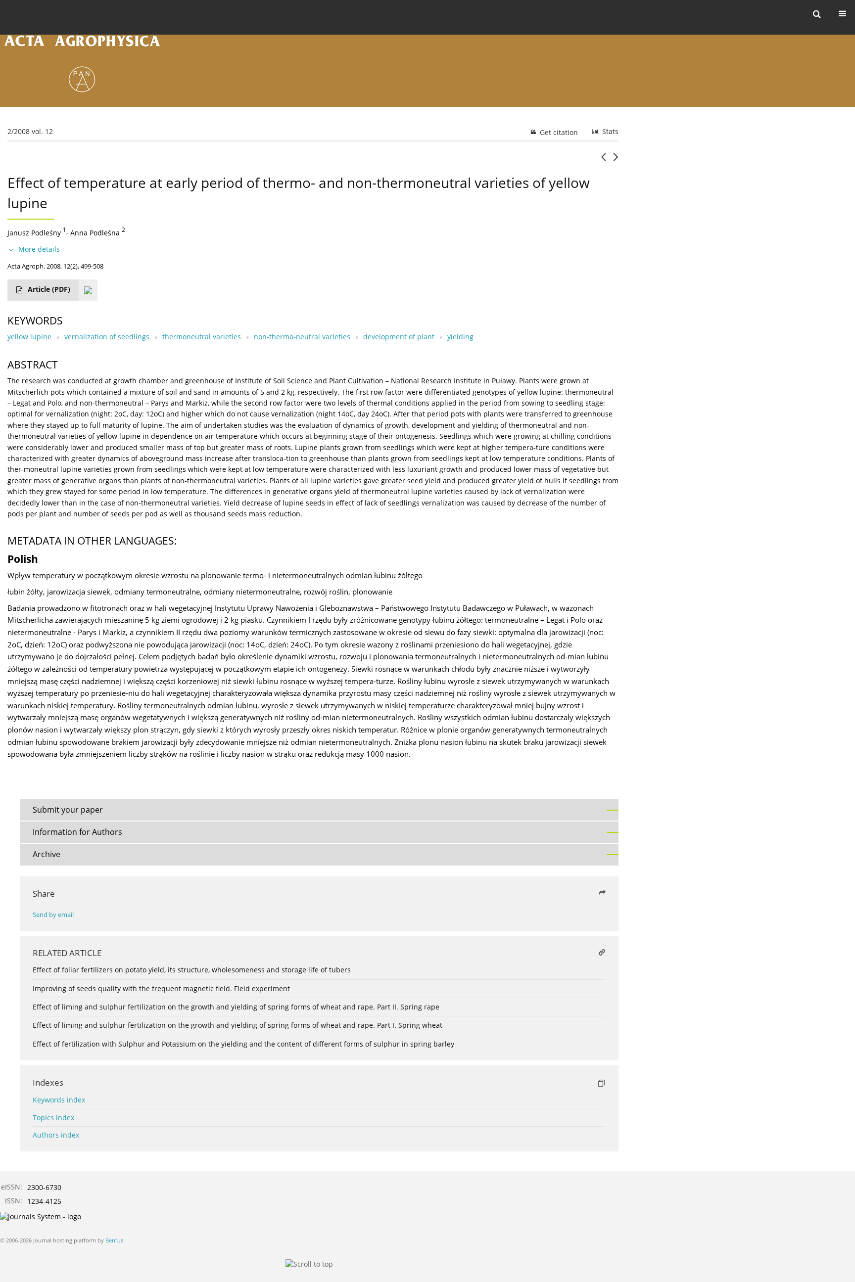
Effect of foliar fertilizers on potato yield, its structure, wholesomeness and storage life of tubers (192, 969)
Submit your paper (68, 809)
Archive (46, 854)
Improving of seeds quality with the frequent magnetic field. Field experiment (161, 988)
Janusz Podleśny (34, 232)
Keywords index (59, 1099)
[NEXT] (616, 160)
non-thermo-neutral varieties (302, 336)
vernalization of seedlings (106, 336)
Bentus (114, 1240)
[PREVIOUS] (603, 160)
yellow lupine (29, 336)
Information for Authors (77, 831)
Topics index (53, 1117)
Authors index (56, 1135)
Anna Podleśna (95, 232)
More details (39, 249)
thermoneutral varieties (201, 336)
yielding (460, 336)
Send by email (53, 915)
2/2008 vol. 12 (30, 131)
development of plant (398, 336)
